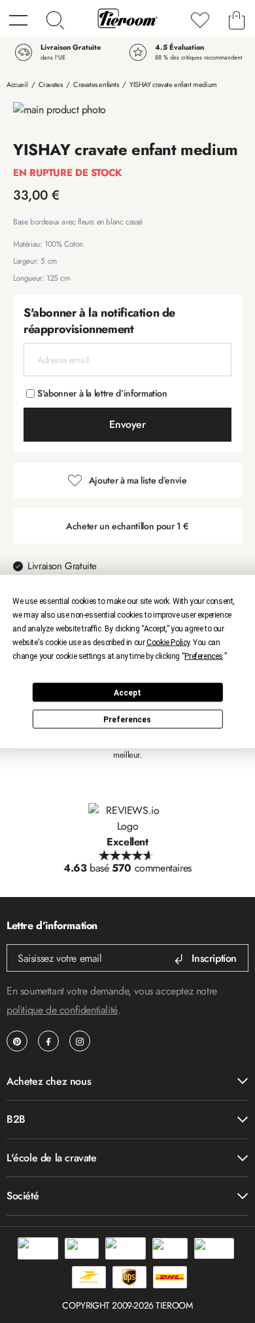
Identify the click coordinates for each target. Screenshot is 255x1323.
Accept (127, 692)
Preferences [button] (203, 656)
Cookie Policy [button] (168, 642)
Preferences (127, 719)
